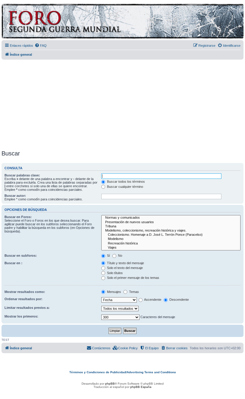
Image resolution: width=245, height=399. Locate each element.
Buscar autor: (15, 195)
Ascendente (152, 299)
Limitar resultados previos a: (27, 307)
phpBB (110, 383)
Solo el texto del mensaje (124, 268)
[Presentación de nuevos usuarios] (171, 222)
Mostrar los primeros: (21, 316)
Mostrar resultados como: (24, 292)
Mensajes (113, 292)
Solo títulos (114, 273)
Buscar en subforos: (20, 255)
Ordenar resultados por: (23, 299)
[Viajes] (171, 248)
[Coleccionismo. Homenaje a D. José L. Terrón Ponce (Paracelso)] (171, 235)
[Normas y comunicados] (171, 218)
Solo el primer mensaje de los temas (132, 277)
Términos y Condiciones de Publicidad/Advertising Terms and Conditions (122, 372)
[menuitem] (41, 45)
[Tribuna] (171, 226)
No (119, 255)
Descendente (179, 299)
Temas (133, 292)
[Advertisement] (123, 103)
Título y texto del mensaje (125, 263)
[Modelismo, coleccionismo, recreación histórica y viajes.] (171, 231)
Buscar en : (13, 263)
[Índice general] (88, 22)
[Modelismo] (171, 239)
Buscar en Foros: (18, 217)
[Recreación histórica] (171, 243)
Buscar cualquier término (124, 186)
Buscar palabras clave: (22, 175)
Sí (108, 255)
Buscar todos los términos (125, 181)
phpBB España (140, 387)
